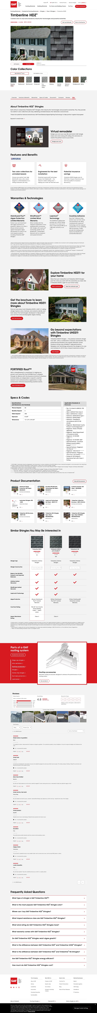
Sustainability (34, 995)
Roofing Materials (30, 6)
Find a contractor (81, 6)
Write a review (27, 22)
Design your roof (56, 141)
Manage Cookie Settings (81, 1008)
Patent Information (63, 984)
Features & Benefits (24, 97)
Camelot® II (51, 1001)
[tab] (24, 660)
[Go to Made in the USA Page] (16, 158)
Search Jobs (48, 984)
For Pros (70, 6)
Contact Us (62, 981)
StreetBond (76, 989)
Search (45, 2)
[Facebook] (11, 987)
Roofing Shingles (34, 1001)
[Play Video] (29, 136)
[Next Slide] (86, 81)
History (32, 984)
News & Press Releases (64, 989)
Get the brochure (17, 318)
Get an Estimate (66, 22)
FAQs (73, 97)
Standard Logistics (78, 984)
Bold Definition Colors (38, 73)
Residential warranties (18, 655)
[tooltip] (40, 63)
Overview (14, 97)
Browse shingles (72, 2)
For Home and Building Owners (57, 6)
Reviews (68, 97)
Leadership (33, 986)
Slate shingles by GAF (72, 1001)
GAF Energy (76, 986)
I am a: (81, 2)
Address (41, 63)
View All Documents (79, 481)
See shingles (55, 351)
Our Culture (47, 986)
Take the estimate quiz (72, 286)
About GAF (33, 981)
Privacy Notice (31, 1011)
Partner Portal (63, 2)
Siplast (75, 981)
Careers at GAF (48, 981)
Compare (61, 97)
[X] (13, 987)
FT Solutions (76, 992)
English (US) (54, 2)
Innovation (33, 989)
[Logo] (16, 7)
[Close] (95, 1004)
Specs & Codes (44, 97)
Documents (53, 97)
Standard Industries (35, 992)
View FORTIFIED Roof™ (18, 385)
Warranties (34, 97)
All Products (16, 64)
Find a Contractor (80, 22)
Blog (60, 986)
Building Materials (42, 6)
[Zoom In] (15, 490)
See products (44, 681)
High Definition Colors (19, 73)
